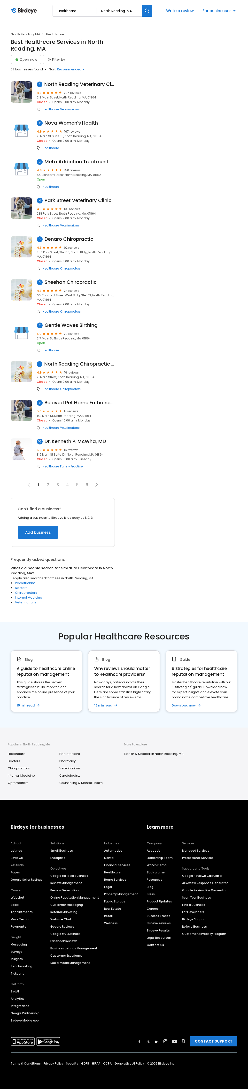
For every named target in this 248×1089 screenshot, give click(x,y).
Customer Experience (66, 956)
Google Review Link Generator (204, 890)
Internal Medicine (28, 597)
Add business (38, 532)
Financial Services (117, 865)
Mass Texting (21, 919)
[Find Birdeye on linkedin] (157, 1041)
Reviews (17, 858)
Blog (150, 887)
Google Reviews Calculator (202, 876)
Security (72, 1063)
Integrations (20, 1006)
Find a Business (193, 905)
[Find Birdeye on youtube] (174, 1041)
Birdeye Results (158, 930)
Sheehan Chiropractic (71, 282)
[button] (96, 484)
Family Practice (71, 466)
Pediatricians (25, 583)
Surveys (16, 952)
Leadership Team (160, 858)
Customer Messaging (66, 905)
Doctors (21, 588)
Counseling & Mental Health (81, 783)
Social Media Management (70, 963)
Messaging (19, 944)
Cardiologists (69, 775)
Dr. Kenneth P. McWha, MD (75, 441)
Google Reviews (62, 926)
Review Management (66, 883)
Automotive (113, 851)
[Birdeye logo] (25, 11)
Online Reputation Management (74, 897)
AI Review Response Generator (205, 883)
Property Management (121, 894)
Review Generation (64, 890)
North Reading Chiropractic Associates (79, 364)
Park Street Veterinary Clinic (78, 200)
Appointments (22, 912)
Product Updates (159, 901)
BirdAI (15, 991)
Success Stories (158, 916)
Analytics (17, 999)
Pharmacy (67, 761)
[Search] (147, 11)
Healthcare (51, 109)
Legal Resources (159, 938)
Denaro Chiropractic (69, 239)
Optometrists (18, 783)
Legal (108, 887)
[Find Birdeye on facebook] (139, 1041)
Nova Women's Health (71, 123)
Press (151, 894)
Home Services (115, 880)
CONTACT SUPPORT (213, 1041)
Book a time (156, 872)
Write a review (180, 11)
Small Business (61, 851)
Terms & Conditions (26, 1063)
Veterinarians (70, 109)
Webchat (17, 897)
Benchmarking (21, 966)
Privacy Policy (53, 1063)
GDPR (85, 1063)
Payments (18, 926)
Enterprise (57, 858)
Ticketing (17, 973)
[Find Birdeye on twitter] (148, 1041)
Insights (17, 959)
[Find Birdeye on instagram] (165, 1041)
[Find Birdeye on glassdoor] (183, 1041)
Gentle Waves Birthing (71, 325)
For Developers (193, 912)
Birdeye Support (194, 919)
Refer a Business (194, 926)
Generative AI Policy (129, 1063)
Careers (153, 909)
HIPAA (96, 1063)
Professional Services (198, 858)
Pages (15, 872)
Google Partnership (25, 1013)
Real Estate (112, 909)
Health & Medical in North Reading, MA (154, 753)
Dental (109, 858)
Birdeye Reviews (159, 923)
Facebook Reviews (64, 941)
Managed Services (195, 851)
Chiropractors (70, 268)
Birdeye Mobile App (25, 1020)
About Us (153, 851)
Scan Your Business (196, 897)
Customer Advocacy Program (204, 934)
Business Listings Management (73, 948)
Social (15, 905)
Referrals (17, 865)
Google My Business (65, 934)
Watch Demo (157, 865)
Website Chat (60, 919)
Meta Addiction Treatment (76, 162)
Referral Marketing (63, 912)
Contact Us (155, 945)
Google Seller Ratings (26, 880)
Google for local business (69, 876)
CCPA (107, 1063)
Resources (154, 880)
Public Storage (114, 901)
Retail (108, 916)
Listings (16, 851)
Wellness (111, 923)
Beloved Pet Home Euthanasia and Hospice (80, 403)
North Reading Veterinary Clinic (79, 84)
